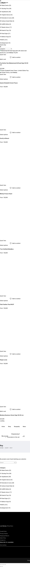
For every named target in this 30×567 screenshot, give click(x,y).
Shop (6, 447)
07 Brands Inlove (4, 27)
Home (2, 447)
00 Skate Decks (4, 5)
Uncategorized (4, 43)
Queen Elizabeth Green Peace (9, 83)
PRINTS (2, 40)
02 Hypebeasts (4, 11)
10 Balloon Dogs (4, 36)
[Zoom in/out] (0, 564)
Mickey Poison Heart (6, 193)
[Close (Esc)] (5, 564)
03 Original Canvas (5, 15)
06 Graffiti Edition (4, 24)
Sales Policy (3, 538)
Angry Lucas (3, 360)
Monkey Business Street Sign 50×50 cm (12, 415)
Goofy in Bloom (4, 138)
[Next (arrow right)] (2, 566)
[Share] (3, 564)
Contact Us (2, 540)
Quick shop (3, 45)
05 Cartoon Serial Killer (6, 21)
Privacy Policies (4, 533)
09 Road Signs (4, 33)
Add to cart (3, 59)
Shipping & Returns (4, 535)
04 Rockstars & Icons (6, 18)
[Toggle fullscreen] (2, 564)
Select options (4, 79)
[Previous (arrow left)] (0, 566)
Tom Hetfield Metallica (6, 249)
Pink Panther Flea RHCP (7, 304)
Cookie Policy (3, 531)
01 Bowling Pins (4, 8)
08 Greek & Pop (4, 30)
